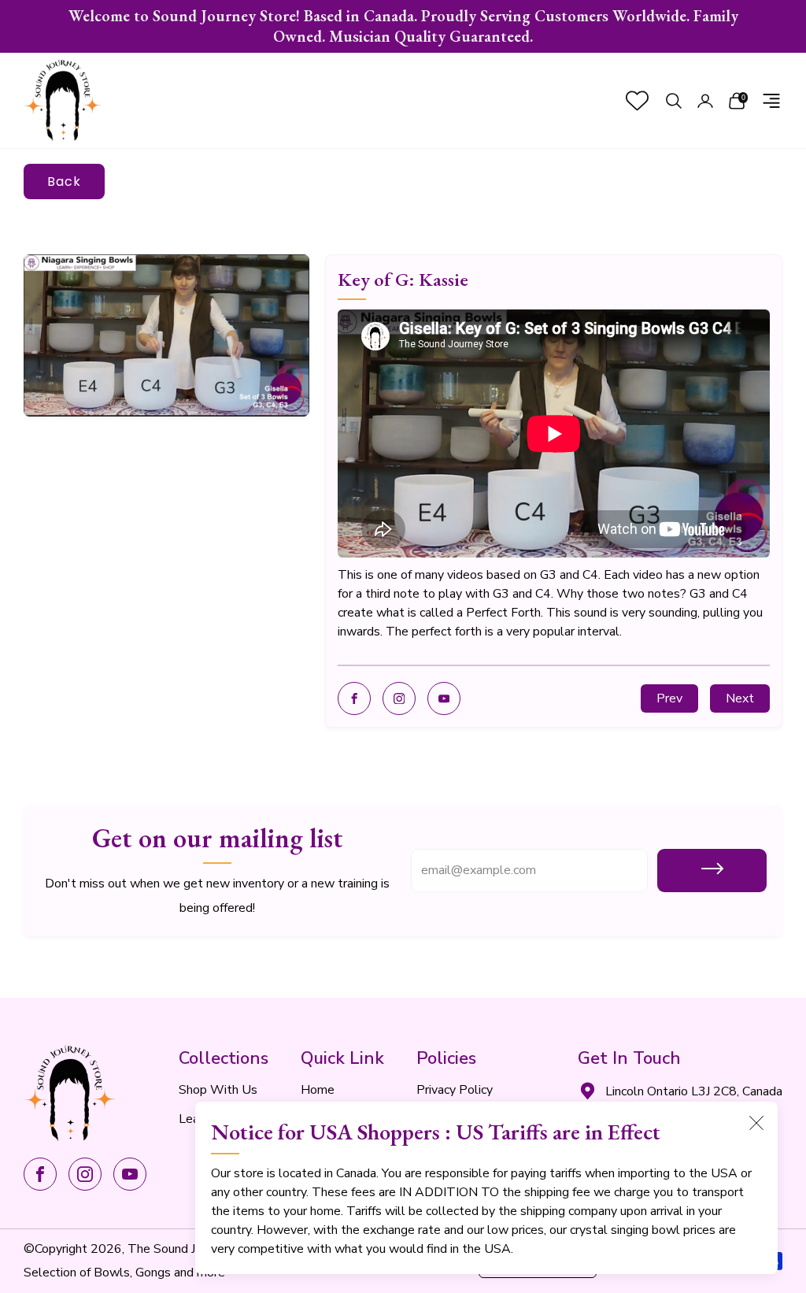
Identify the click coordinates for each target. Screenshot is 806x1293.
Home (318, 1089)
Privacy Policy (454, 1089)
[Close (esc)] (756, 1123)
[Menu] (771, 100)
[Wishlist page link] (637, 100)
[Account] (705, 101)
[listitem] (403, 26)
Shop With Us (218, 1089)
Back (64, 181)
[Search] (674, 101)
